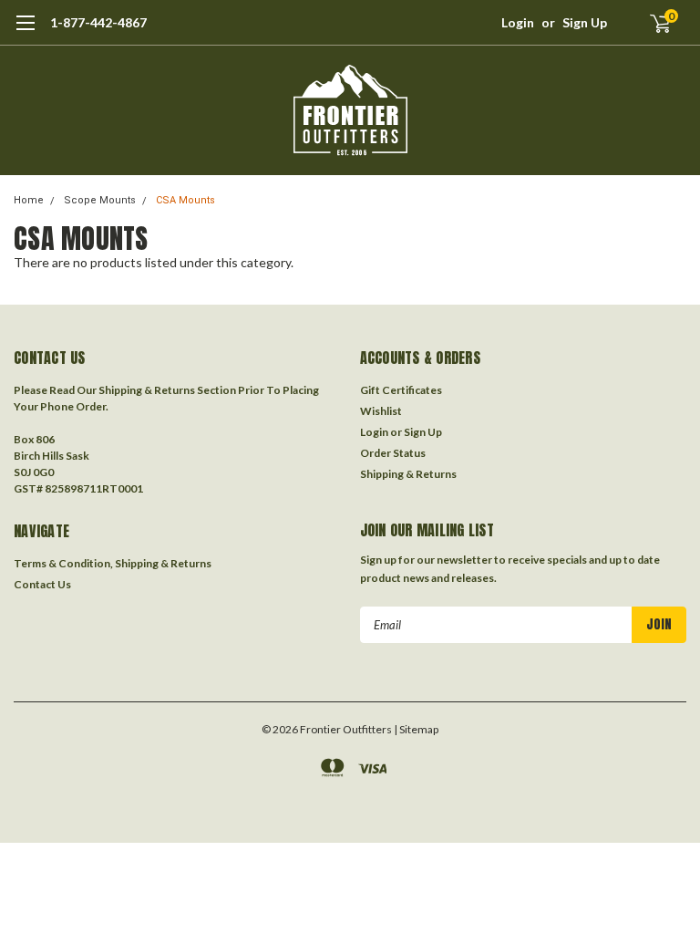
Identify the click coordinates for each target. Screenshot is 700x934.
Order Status (393, 453)
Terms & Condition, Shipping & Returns (112, 563)
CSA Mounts (185, 200)
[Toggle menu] (25, 32)
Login (517, 22)
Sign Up (584, 22)
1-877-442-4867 (98, 22)
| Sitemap (416, 729)
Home (29, 200)
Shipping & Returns (408, 474)
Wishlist (381, 411)
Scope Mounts (100, 200)
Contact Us (42, 584)
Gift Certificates (401, 390)
